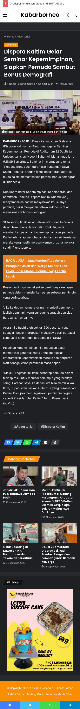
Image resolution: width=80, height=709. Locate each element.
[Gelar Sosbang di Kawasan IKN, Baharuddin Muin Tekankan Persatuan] (20, 533)
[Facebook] (7, 442)
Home (10, 36)
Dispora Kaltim (54, 426)
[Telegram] (35, 442)
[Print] (54, 442)
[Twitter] (17, 442)
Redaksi (11, 83)
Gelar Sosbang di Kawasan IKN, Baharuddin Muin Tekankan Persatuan (18, 552)
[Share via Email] (45, 442)
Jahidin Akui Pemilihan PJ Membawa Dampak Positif (19, 493)
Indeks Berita (16, 694)
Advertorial (23, 36)
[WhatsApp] (26, 442)
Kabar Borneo (65, 687)
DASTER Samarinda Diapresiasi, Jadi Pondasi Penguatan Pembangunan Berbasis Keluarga (59, 554)
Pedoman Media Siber (59, 694)
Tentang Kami (35, 694)
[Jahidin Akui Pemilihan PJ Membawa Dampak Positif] (20, 476)
